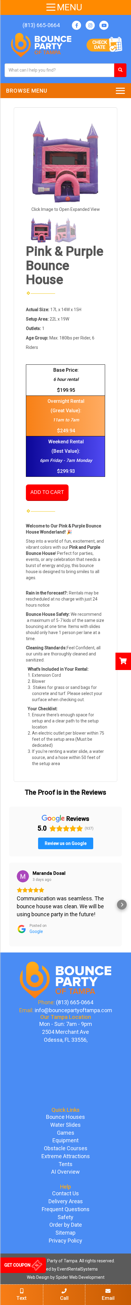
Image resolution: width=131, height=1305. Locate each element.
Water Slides (65, 1125)
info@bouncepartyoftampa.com (73, 1010)
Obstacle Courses (65, 1148)
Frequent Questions (66, 1209)
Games (65, 1132)
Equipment (65, 1140)
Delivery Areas (65, 1201)
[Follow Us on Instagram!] (90, 25)
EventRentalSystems (77, 1269)
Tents (65, 1164)
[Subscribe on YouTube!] (103, 25)
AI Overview (65, 1171)
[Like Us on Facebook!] (76, 25)
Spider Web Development (80, 1277)
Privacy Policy (65, 1240)
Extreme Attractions (65, 1156)
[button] (9, 905)
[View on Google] (23, 876)
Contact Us (65, 1193)
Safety (65, 1217)
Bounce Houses (65, 1117)
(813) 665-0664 (41, 25)
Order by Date (65, 1225)
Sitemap (65, 1232)
